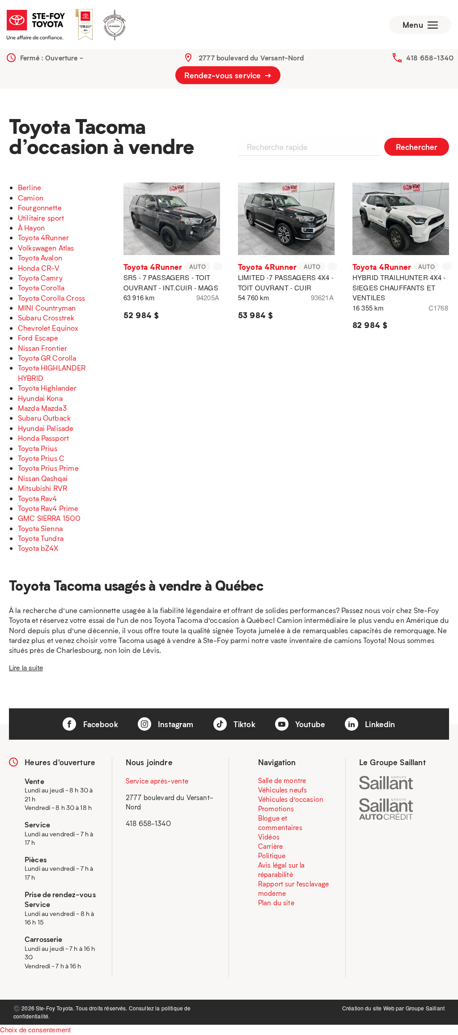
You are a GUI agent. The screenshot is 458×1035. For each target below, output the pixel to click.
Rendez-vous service (223, 75)
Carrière (270, 846)
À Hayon (31, 227)
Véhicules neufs (282, 789)
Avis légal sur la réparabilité (281, 869)
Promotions (276, 808)
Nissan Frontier (42, 348)
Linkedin (379, 724)
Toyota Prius (37, 448)
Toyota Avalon (40, 257)
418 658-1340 (430, 57)
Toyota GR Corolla (47, 357)
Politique (271, 855)
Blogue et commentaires (280, 823)
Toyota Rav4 (37, 498)
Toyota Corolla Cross (51, 297)
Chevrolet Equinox (48, 327)
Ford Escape (38, 337)
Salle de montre (282, 780)
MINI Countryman (47, 307)
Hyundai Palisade (45, 428)
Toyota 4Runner (43, 237)
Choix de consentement (35, 1029)
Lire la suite (26, 667)
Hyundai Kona (40, 398)
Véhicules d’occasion (290, 799)
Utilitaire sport (41, 217)
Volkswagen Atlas (46, 247)
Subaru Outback (44, 417)
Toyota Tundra (41, 538)
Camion (30, 197)
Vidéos (269, 836)
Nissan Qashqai (43, 478)
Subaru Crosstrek (46, 317)
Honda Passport (43, 438)
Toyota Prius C (41, 458)
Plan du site (276, 902)
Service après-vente (157, 780)
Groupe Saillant (425, 1008)
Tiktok (243, 724)
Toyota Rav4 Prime (48, 508)
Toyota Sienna (40, 528)
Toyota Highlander (47, 387)
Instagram (175, 724)
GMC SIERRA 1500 (49, 518)
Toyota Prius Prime (48, 468)
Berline (29, 187)
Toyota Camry (40, 277)
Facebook (99, 724)
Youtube (309, 724)
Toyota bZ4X (38, 548)
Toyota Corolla (41, 287)
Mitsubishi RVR (42, 488)
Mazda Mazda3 (42, 408)
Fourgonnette (40, 207)
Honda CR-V (39, 268)
